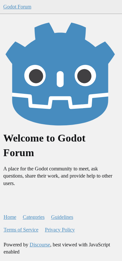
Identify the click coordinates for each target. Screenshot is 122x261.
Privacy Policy (60, 229)
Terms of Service (21, 229)
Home (10, 217)
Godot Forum (17, 6)
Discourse (40, 244)
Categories (34, 217)
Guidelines (62, 217)
